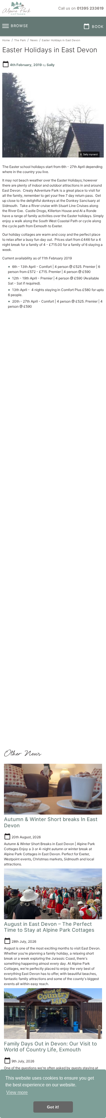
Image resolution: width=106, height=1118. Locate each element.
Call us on (81, 8)
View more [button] (17, 1092)
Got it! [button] (53, 1107)
